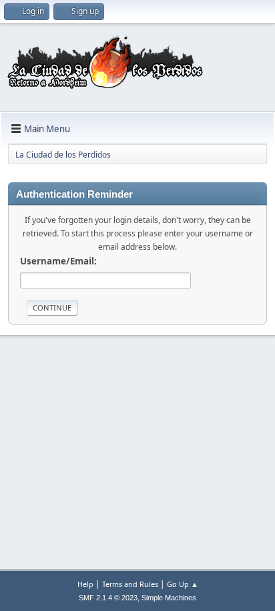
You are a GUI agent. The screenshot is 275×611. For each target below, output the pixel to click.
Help (85, 584)
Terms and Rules (130, 584)
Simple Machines (169, 598)
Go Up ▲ (182, 584)
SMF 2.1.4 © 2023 (108, 598)
